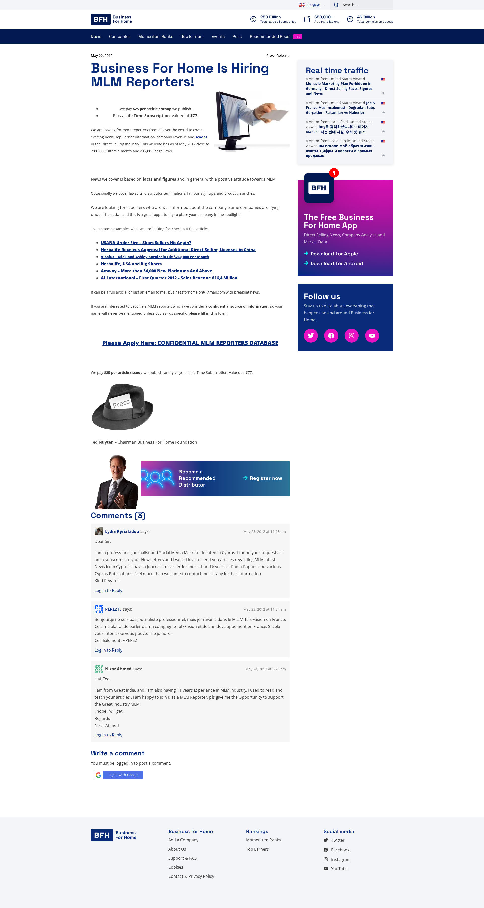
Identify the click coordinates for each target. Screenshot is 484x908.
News (96, 36)
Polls (237, 36)
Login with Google (124, 774)
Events (218, 36)
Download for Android (336, 263)
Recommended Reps (269, 36)
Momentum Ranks (155, 36)
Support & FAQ (182, 858)
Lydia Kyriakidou (122, 531)
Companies (119, 36)
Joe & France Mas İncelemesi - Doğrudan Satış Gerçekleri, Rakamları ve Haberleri (340, 126)
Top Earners (192, 36)
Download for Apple (334, 253)
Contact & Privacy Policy (191, 876)
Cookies (175, 867)
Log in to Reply (108, 590)
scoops (201, 137)
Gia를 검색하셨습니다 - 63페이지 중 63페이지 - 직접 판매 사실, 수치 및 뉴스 (341, 83)
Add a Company (183, 840)
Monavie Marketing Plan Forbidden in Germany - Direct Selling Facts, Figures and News (339, 107)
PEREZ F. (113, 609)
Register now (266, 478)
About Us (177, 849)
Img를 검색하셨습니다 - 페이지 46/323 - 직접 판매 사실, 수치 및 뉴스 (337, 148)
